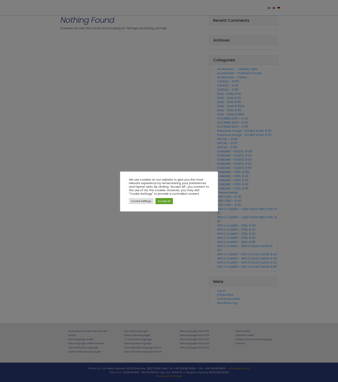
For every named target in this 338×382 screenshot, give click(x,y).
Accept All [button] (164, 201)
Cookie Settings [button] (141, 201)
